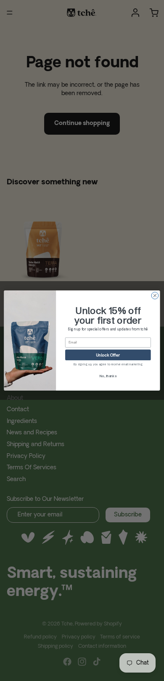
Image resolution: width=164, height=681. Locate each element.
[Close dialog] (155, 295)
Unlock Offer (108, 354)
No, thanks (108, 376)
